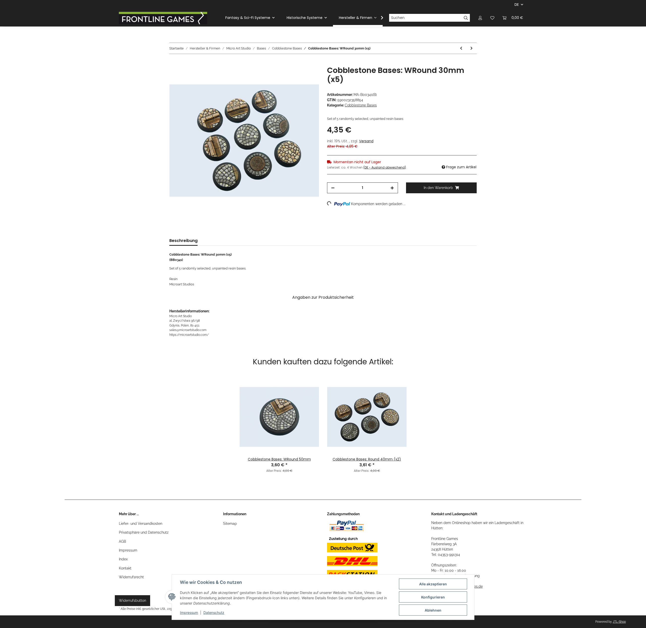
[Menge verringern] (332, 188)
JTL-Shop (619, 621)
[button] (480, 17)
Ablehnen (433, 610)
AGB (122, 541)
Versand (366, 141)
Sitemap (230, 524)
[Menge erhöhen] (392, 188)
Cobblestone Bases (361, 105)
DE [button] (517, 4)
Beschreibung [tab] (183, 240)
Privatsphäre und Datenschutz (144, 532)
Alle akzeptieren (433, 584)
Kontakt (125, 568)
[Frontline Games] (163, 17)
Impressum (128, 550)
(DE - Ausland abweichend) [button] (384, 167)
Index (123, 559)
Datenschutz (213, 612)
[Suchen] (466, 18)
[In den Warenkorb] (173, 63)
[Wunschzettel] (492, 17)
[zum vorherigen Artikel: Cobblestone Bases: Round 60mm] (461, 48)
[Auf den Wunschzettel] (308, 75)
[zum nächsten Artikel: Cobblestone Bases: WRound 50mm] (471, 48)
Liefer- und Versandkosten (140, 524)
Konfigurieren (433, 597)
